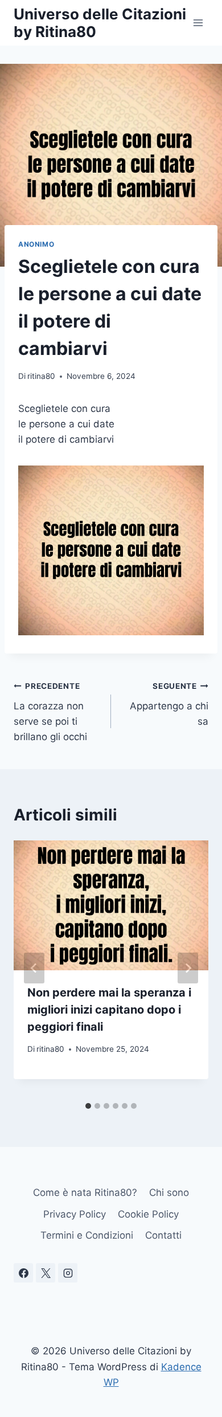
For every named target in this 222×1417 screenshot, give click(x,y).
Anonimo (36, 244)
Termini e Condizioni (86, 1235)
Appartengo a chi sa (169, 704)
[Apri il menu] (197, 22)
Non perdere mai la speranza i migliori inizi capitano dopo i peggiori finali (109, 1010)
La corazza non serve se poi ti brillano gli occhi (50, 711)
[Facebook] (23, 1273)
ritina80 (41, 376)
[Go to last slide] (34, 968)
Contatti (163, 1235)
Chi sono (169, 1192)
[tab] (88, 1106)
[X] (45, 1273)
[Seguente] (188, 968)
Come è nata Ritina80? (85, 1192)
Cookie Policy (148, 1214)
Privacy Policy (74, 1214)
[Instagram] (67, 1273)
